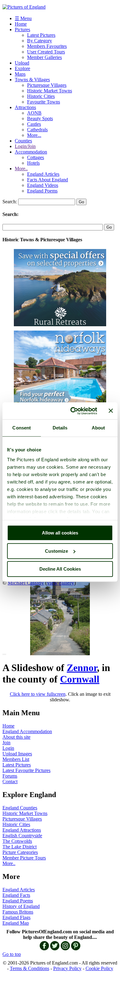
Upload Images (17, 753)
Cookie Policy (99, 968)
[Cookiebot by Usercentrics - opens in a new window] (72, 411)
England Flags (16, 917)
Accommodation (31, 151)
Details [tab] (60, 427)
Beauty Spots (40, 118)
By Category (39, 40)
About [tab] (98, 427)
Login (8, 748)
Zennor (82, 667)
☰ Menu (23, 18)
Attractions (25, 107)
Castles (34, 124)
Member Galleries (44, 57)
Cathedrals (37, 129)
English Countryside (22, 835)
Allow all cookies (60, 532)
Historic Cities (41, 96)
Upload (22, 62)
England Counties (19, 807)
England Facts (16, 895)
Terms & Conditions (29, 968)
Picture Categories (20, 852)
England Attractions (21, 830)
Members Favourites (47, 46)
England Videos (42, 185)
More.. (21, 168)
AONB (34, 113)
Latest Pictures (41, 35)
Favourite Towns (43, 101)
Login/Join (25, 146)
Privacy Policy (67, 968)
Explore (22, 68)
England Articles (43, 174)
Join (6, 742)
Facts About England (47, 179)
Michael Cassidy (26, 583)
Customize (56, 551)
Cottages (35, 157)
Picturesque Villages (46, 85)
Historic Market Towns (49, 90)
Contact (10, 781)
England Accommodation (27, 731)
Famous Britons (17, 911)
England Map (15, 923)
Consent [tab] (21, 427)
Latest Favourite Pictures (26, 770)
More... (34, 135)
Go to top (11, 954)
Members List (15, 759)
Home (21, 24)
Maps (20, 74)
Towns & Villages (32, 79)
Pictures (22, 29)
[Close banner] (111, 411)
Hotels (33, 163)
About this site (16, 737)
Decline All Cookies (60, 569)
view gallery (60, 583)
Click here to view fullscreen (38, 694)
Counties (23, 140)
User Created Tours (46, 51)
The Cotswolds (17, 841)
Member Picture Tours (24, 857)
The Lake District (19, 846)
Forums (9, 776)
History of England (21, 906)
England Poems (42, 190)
